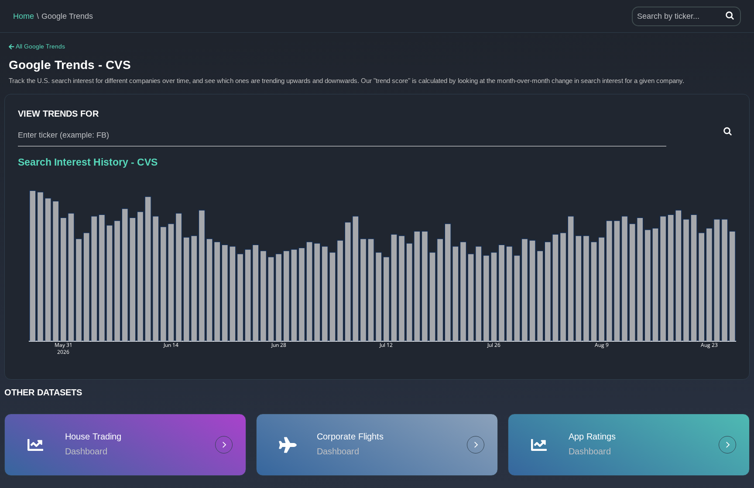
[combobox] (342, 135)
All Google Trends (40, 46)
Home (23, 16)
